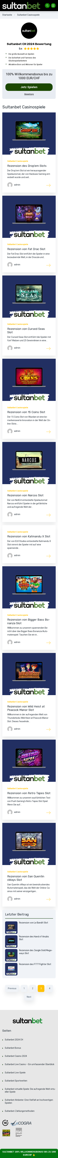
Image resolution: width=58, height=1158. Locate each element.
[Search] (47, 5)
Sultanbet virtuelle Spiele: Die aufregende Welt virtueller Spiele (30, 1090)
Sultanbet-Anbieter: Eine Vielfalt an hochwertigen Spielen (29, 1101)
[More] (48, 185)
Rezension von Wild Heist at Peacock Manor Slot (26, 708)
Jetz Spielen (29, 87)
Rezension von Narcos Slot (25, 495)
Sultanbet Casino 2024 (16, 1056)
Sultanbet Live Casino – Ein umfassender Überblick (29, 1064)
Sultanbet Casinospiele (17, 161)
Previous (12, 988)
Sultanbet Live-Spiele (15, 1072)
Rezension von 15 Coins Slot (26, 412)
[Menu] (53, 5)
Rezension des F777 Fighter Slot (35, 964)
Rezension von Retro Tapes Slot (28, 793)
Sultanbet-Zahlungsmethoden (19, 1111)
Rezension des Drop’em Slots (27, 166)
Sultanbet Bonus (13, 1048)
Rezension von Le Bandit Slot (33, 922)
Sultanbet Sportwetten (16, 1080)
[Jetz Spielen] (29, 30)
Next (29, 997)
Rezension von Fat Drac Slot (26, 249)
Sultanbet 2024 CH (14, 1039)
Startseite (7, 15)
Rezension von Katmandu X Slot (28, 536)
